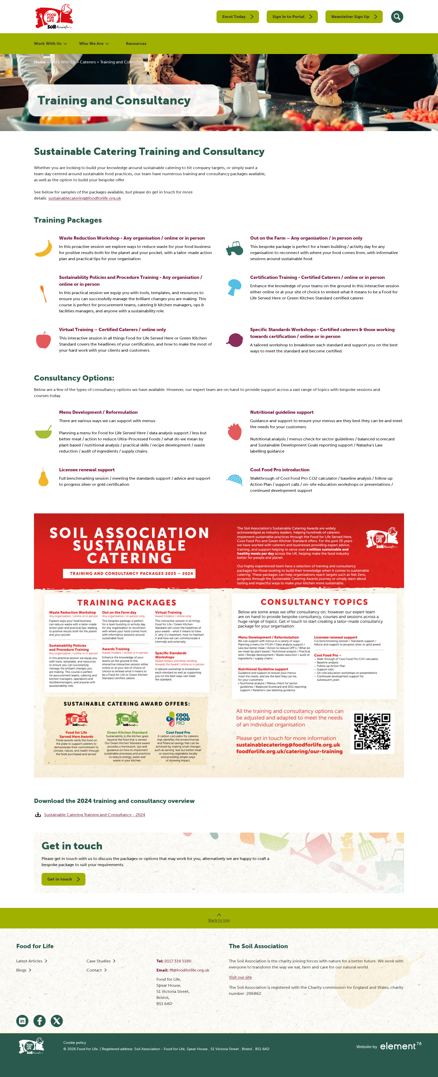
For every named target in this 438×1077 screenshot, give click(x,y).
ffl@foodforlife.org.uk (189, 970)
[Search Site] (397, 17)
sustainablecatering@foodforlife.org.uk (84, 198)
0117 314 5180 (178, 961)
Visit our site (240, 977)
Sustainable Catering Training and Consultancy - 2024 (94, 814)
